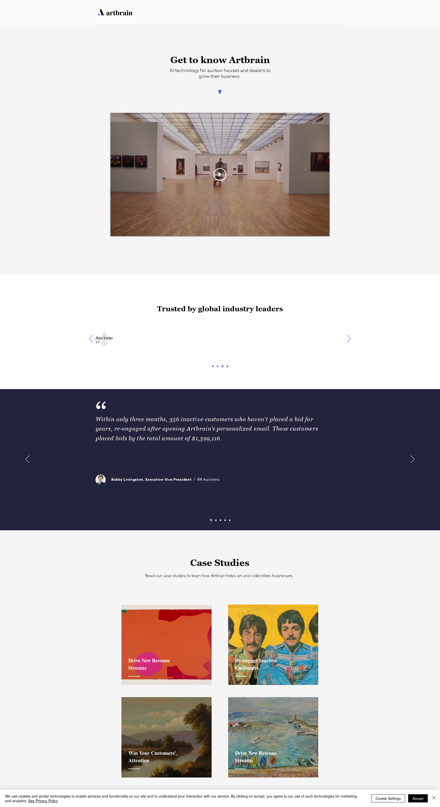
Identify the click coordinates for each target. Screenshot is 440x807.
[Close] (434, 798)
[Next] (349, 339)
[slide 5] (229, 520)
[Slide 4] (227, 366)
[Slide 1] (213, 366)
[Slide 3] (222, 366)
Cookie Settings (388, 798)
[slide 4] (225, 520)
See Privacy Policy (43, 800)
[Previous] (91, 339)
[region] (166, 645)
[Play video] (220, 174)
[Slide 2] (217, 366)
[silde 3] (220, 520)
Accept (418, 798)
